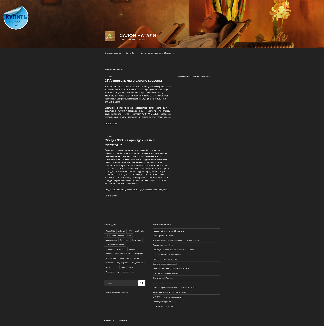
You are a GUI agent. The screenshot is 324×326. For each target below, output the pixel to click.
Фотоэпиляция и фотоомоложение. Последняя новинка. (176, 240)
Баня (129, 235)
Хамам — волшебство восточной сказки (169, 292)
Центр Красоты (127, 267)
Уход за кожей (137, 262)
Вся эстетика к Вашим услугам (165, 273)
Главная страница (113, 53)
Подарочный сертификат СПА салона (168, 231)
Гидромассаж (111, 240)
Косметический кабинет (115, 244)
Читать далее (111, 122)
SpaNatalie (139, 231)
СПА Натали (110, 258)
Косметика (136, 240)
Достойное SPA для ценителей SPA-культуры (171, 268)
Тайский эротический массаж (165, 259)
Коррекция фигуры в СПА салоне (166, 301)
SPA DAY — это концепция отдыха (167, 297)
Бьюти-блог (131, 53)
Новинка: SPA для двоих (163, 306)
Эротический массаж (125, 271)
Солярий (109, 262)
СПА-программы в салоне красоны (133, 80)
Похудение (138, 253)
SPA (130, 231)
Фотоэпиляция (111, 267)
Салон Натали (125, 258)
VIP (106, 235)
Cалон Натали (137, 35)
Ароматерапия (118, 235)
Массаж (108, 253)
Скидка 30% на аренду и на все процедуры (130, 142)
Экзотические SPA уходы (163, 278)
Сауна (136, 258)
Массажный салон (122, 253)
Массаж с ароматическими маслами (168, 282)
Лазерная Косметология (115, 249)
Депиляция (124, 240)
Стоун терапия (122, 262)
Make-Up (121, 231)
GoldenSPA (110, 231)
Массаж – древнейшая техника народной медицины (174, 287)
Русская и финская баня (163, 245)
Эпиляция (109, 271)
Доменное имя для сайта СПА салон (157, 53)
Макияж (132, 249)
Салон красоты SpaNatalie (164, 235)
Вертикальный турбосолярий (165, 263)
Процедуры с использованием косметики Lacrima (173, 249)
